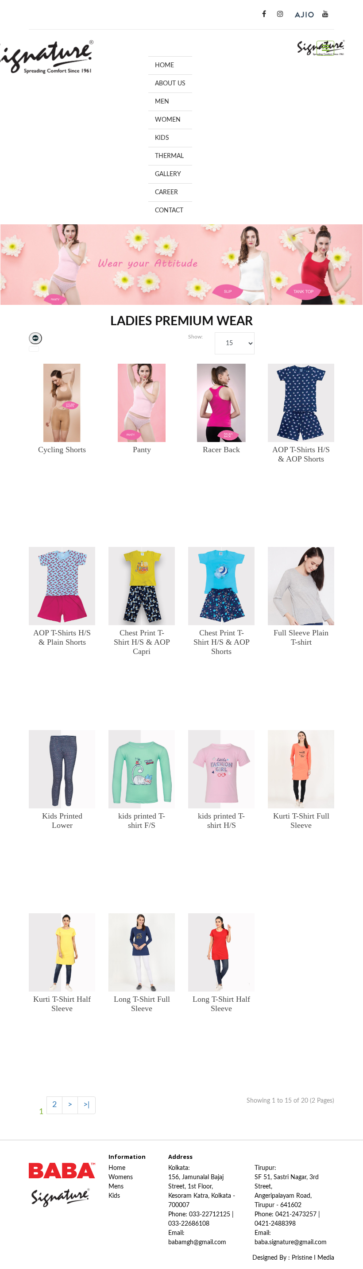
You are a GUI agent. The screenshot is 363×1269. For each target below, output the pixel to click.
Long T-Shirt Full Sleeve (142, 1004)
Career (166, 192)
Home (164, 65)
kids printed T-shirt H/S (221, 820)
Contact (169, 211)
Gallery (168, 174)
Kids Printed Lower (62, 820)
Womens (120, 1177)
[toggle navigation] (325, 48)
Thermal (169, 156)
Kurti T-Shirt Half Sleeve (62, 1004)
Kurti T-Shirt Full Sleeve (301, 820)
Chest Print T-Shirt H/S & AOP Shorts (221, 642)
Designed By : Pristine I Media (293, 1258)
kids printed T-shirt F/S (141, 820)
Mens (116, 1187)
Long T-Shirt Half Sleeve (221, 1004)
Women (168, 120)
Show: (194, 336)
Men (162, 102)
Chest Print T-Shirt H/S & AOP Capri (142, 642)
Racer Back (221, 449)
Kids (162, 138)
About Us (170, 84)
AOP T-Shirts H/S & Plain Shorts (62, 637)
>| (86, 1105)
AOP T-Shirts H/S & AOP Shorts (301, 454)
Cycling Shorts (62, 449)
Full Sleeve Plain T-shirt (301, 637)
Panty (142, 449)
